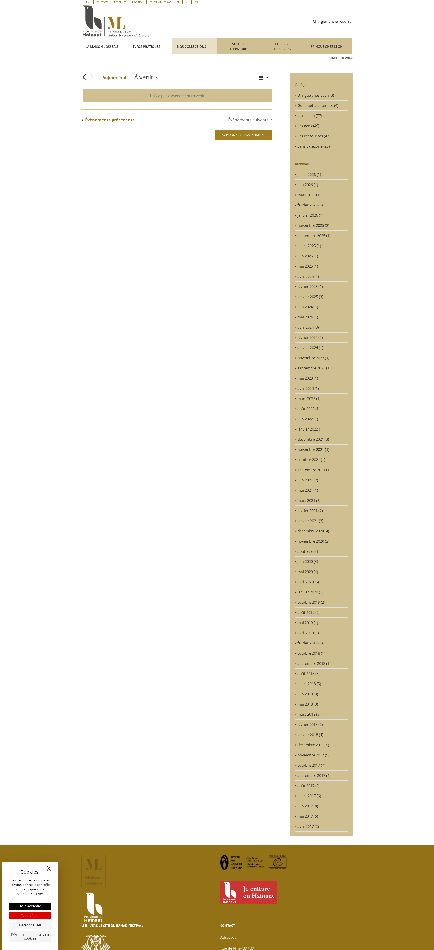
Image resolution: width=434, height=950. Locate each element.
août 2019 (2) (308, 612)
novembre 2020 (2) (313, 541)
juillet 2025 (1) (309, 245)
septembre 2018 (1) (313, 663)
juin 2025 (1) (307, 256)
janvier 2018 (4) (310, 734)
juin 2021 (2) (307, 480)
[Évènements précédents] (84, 77)
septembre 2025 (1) (313, 235)
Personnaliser (30, 925)
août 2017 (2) (308, 785)
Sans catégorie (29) (313, 146)
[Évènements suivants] (91, 77)
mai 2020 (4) (307, 571)
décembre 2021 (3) (313, 439)
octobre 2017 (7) (311, 765)
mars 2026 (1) (309, 194)
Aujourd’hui (114, 77)
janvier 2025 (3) (310, 296)
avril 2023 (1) (308, 388)
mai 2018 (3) (307, 704)
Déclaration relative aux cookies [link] (30, 936)
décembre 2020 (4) (313, 531)
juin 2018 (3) (307, 694)
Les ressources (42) (313, 136)
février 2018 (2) (310, 724)
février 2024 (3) (310, 337)
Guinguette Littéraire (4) (317, 105)
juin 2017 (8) (307, 806)
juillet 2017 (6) (309, 795)
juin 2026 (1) (307, 184)
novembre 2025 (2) (313, 225)
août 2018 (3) (308, 673)
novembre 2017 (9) (313, 755)
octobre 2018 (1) (311, 653)
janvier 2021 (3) (310, 520)
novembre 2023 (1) (313, 357)
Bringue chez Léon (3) (315, 95)
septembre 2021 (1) (313, 469)
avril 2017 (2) (308, 826)
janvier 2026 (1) (310, 215)
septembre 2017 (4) (313, 775)
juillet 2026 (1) (309, 174)
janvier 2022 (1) (310, 429)
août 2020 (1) (308, 551)
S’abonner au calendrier (244, 134)
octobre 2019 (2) (311, 602)
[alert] (177, 95)
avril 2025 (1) (308, 276)
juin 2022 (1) (307, 418)
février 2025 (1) (310, 286)
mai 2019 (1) (307, 622)
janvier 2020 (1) (310, 592)
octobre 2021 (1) (311, 459)
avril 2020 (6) (308, 581)
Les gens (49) (308, 125)
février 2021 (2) (310, 510)
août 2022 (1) (308, 408)
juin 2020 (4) (307, 561)
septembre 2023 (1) (313, 368)
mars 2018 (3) (309, 714)
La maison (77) (309, 115)
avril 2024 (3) (308, 327)
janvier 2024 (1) (310, 347)
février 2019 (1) (310, 643)
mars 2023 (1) (309, 398)
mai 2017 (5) (307, 816)
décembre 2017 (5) (313, 744)
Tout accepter (30, 906)
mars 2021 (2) (309, 500)
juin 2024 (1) (307, 306)
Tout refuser (30, 916)
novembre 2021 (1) (313, 449)
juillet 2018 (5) (309, 683)
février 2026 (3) (310, 205)
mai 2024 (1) (307, 317)
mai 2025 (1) (307, 266)
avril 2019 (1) (308, 632)
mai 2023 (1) (307, 378)
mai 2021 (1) (307, 490)
